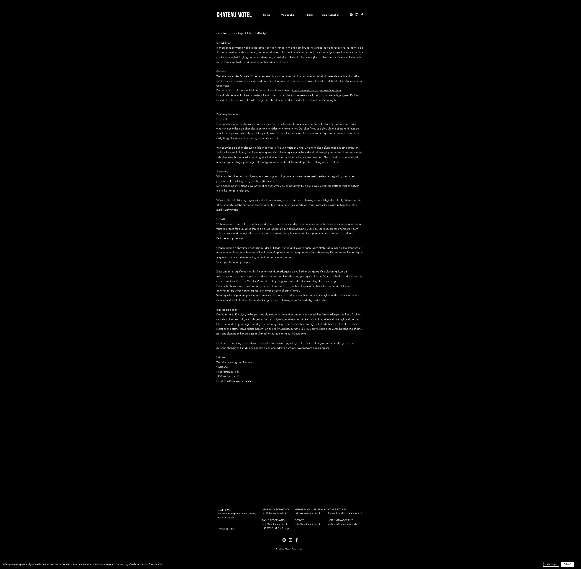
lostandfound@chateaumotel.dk (345, 513)
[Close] (577, 564)
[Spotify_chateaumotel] (351, 15)
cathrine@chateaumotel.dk (342, 524)
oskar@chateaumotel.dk (307, 513)
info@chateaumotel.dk (274, 513)
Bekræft (567, 564)
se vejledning (235, 57)
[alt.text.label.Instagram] (357, 15)
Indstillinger (551, 564)
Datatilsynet (300, 333)
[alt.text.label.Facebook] (362, 15)
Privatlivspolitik (155, 564)
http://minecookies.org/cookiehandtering (317, 90)
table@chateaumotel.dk (274, 524)
